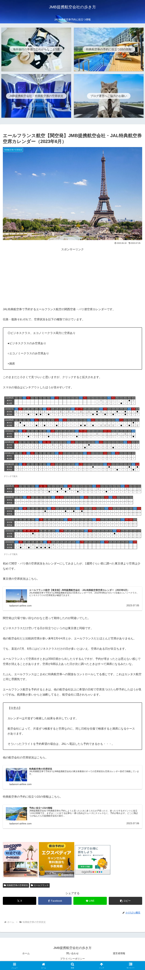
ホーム (26, 953)
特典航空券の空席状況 (17, 885)
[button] (125, 901)
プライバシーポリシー (72, 958)
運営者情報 (119, 953)
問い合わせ (72, 953)
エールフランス (41, 885)
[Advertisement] (72, 277)
